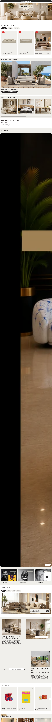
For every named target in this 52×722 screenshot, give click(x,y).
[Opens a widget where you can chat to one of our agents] (4, 715)
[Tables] (43, 107)
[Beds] (26, 107)
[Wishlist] (48, 4)
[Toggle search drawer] (47, 4)
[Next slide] (45, 1)
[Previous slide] (7, 1)
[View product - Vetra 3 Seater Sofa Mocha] (43, 43)
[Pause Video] (7, 669)
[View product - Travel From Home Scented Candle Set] (9, 699)
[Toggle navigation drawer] (2, 4)
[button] (50, 43)
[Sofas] (9, 107)
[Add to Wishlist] (16, 32)
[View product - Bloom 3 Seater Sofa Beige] (26, 43)
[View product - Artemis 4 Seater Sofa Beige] (9, 43)
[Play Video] (5, 669)
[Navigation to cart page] (50, 4)
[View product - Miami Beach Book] (26, 699)
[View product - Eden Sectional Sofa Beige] (40, 611)
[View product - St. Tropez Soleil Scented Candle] (43, 699)
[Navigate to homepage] (6, 4)
